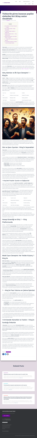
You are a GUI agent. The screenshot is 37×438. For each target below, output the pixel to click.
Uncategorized (6, 383)
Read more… (21, 377)
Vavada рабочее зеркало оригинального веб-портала (15, 385)
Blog (33, 1)
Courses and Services (26, 1)
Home (16, 1)
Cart (25, 3)
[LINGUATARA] (6, 3)
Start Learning (6, 415)
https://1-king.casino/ (25, 68)
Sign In (29, 3)
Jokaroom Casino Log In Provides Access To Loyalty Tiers (16, 374)
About (20, 1)
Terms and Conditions (5, 431)
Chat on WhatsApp (5, 422)
